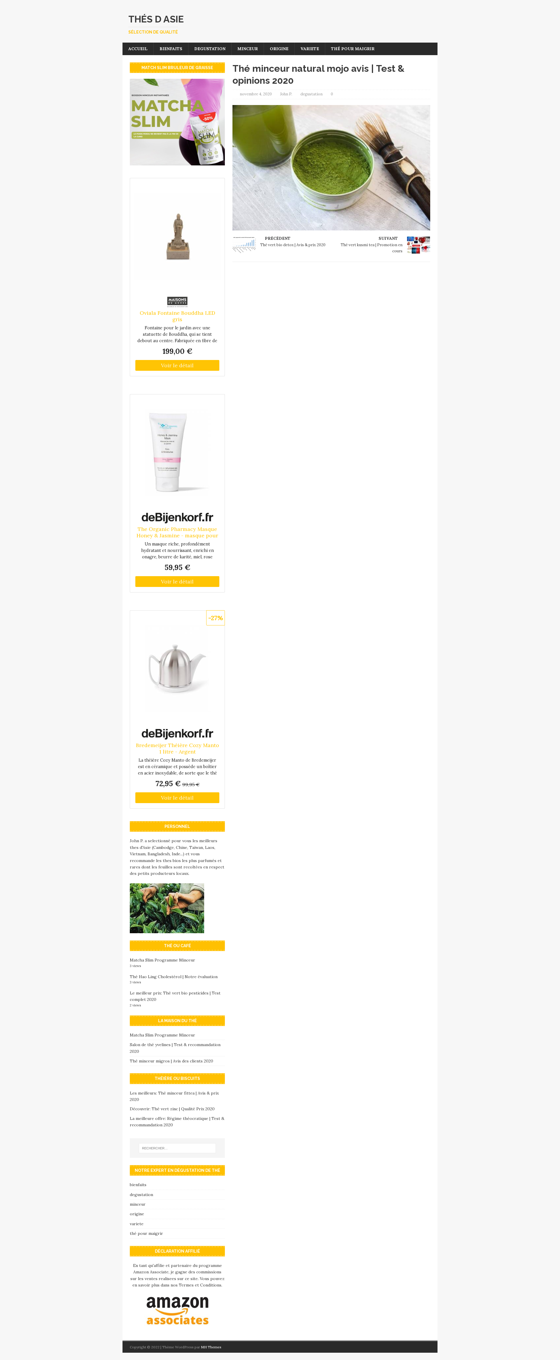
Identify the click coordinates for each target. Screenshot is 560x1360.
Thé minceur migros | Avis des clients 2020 (171, 1061)
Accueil (138, 48)
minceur (247, 48)
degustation (209, 48)
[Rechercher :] (177, 1148)
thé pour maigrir (352, 48)
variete (309, 48)
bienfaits (171, 48)
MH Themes (211, 1347)
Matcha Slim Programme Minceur (162, 960)
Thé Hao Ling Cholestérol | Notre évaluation (174, 976)
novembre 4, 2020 (256, 94)
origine (279, 48)
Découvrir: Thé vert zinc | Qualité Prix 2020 (172, 1108)
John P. (286, 94)
